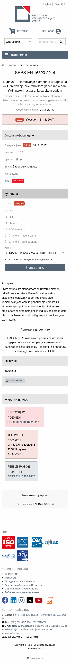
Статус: (9, 203)
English (47, 4)
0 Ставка (22, 31)
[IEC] (23, 542)
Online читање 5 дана (22, 235)
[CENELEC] (51, 542)
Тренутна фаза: (13, 145)
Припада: (10, 159)
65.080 (14, 174)
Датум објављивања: (27, 109)
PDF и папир (16, 229)
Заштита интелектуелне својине (21, 588)
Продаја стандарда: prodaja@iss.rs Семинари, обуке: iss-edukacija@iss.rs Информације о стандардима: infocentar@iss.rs (34, 629)
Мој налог (48, 31)
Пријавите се (36, 658)
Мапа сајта (10, 577)
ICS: (7, 173)
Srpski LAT (61, 4)
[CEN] (37, 542)
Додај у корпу (36, 267)
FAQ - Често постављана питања (22, 592)
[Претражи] (61, 41)
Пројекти (11, 65)
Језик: (8, 180)
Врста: (8, 166)
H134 (19, 159)
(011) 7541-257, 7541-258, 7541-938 (28, 622)
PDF (11, 211)
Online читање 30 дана (22, 242)
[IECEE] (23, 555)
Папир (12, 223)
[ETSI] (8, 555)
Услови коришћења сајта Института (23, 585)
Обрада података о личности (20, 581)
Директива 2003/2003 (14, 381)
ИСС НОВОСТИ (13, 574)
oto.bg (41, 648)
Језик (8, 247)
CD (10, 217)
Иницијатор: (11, 152)
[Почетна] (3, 65)
